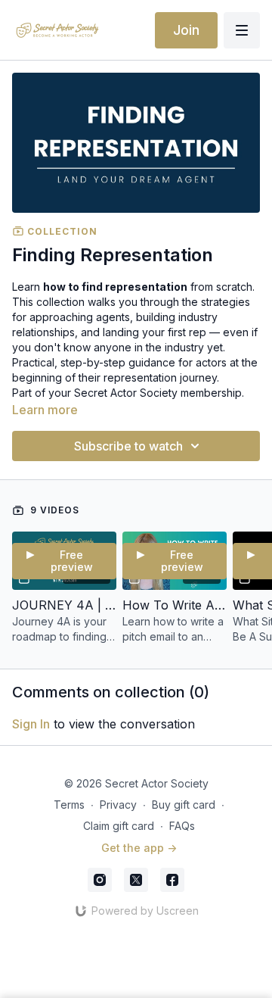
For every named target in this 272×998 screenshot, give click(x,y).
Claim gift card (118, 825)
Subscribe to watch (128, 446)
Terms (69, 804)
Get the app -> (139, 847)
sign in (31, 723)
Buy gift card (183, 804)
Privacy (118, 804)
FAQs (182, 825)
